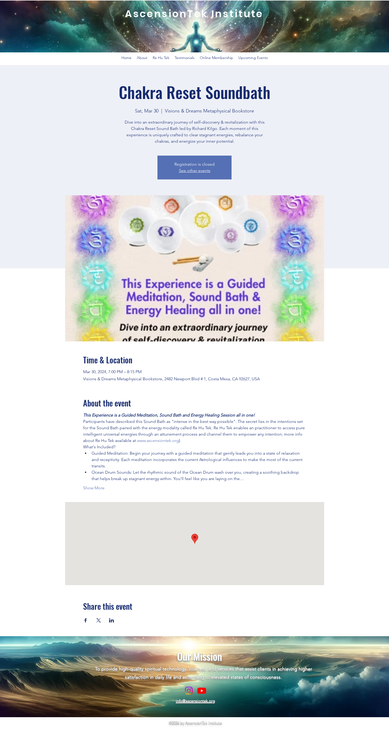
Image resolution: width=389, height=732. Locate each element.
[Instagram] (189, 690)
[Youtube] (202, 690)
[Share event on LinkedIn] (111, 620)
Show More (94, 487)
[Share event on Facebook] (85, 620)
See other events (194, 170)
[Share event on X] (98, 620)
